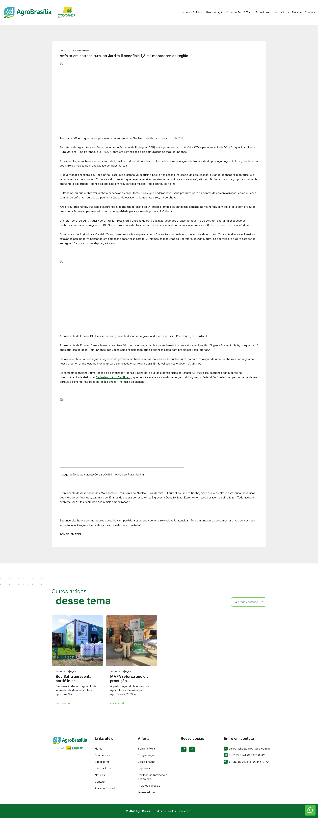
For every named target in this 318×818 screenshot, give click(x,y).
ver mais (61, 703)
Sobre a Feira (146, 748)
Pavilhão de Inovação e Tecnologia (152, 777)
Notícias (100, 775)
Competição (102, 755)
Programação (146, 755)
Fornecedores (146, 792)
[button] (198, 12)
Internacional (103, 768)
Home (98, 748)
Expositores (102, 761)
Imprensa (144, 768)
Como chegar (146, 761)
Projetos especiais (149, 785)
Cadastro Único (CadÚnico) (114, 377)
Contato (100, 781)
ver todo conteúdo (246, 602)
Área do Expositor (106, 788)
